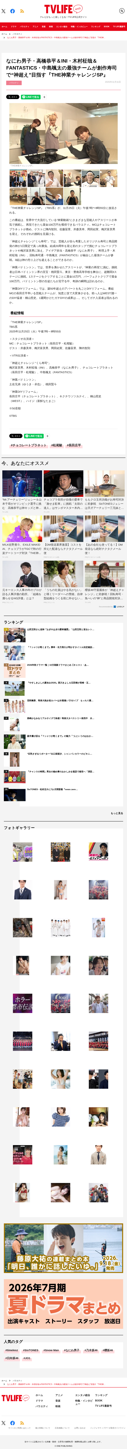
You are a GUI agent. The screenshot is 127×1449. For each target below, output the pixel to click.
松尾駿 (57, 445)
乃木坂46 (92, 1350)
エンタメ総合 (61, 26)
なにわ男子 (72, 1350)
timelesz (12, 1350)
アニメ (35, 26)
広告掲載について (62, 1428)
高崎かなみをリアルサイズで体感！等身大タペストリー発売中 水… (60, 718)
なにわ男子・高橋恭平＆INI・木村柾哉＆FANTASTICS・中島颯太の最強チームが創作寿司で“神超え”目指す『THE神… (56, 37)
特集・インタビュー (79, 26)
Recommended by (106, 607)
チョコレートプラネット (30, 445)
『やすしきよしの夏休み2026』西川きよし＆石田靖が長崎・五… (59, 682)
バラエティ (24, 26)
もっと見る (117, 813)
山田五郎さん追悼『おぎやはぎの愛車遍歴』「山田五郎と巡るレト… (60, 629)
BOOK (106, 26)
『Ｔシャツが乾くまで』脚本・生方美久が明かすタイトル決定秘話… (60, 647)
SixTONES (31, 1350)
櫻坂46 (108, 1350)
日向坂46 (12, 1358)
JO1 (27, 1358)
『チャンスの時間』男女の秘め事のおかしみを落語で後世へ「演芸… (60, 771)
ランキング (95, 26)
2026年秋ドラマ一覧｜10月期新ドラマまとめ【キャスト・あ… (58, 665)
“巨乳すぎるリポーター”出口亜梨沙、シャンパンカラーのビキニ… (59, 754)
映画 (51, 26)
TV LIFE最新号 (119, 26)
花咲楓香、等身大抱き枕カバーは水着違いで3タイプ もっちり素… (60, 700)
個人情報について (42, 1428)
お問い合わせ (79, 1428)
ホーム (4, 26)
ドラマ (13, 26)
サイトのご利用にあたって (19, 1428)
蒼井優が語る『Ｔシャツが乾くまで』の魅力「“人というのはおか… (60, 736)
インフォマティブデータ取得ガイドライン (107, 1428)
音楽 (44, 26)
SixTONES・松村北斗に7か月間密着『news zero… (52, 789)
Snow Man (52, 1350)
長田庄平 (75, 445)
